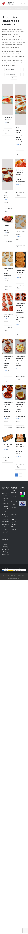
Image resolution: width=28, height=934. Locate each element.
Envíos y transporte (5, 553)
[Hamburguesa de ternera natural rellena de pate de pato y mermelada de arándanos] (20, 297)
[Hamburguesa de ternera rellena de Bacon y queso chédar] (7, 346)
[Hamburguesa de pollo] (20, 222)
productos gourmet (16, 63)
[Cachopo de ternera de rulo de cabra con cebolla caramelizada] (20, 163)
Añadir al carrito (6, 132)
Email (14, 507)
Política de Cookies (13, 578)
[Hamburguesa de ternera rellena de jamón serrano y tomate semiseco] (7, 392)
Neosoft (23, 568)
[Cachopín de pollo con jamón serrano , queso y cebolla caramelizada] (20, 104)
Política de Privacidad (17, 575)
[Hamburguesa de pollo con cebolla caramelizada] (7, 259)
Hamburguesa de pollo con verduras (20, 272)
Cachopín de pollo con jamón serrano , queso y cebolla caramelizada (20, 135)
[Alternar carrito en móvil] (21, 3)
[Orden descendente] (22, 69)
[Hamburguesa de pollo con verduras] (20, 259)
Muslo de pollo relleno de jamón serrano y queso (20, 449)
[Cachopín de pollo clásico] (7, 99)
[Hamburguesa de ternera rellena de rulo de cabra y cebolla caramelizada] (20, 392)
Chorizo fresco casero (6, 228)
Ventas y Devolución (5, 548)
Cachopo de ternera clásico (7, 195)
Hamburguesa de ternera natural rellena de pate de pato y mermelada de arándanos (20, 313)
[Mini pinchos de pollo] (7, 438)
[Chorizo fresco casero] (7, 219)
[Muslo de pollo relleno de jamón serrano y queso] (20, 438)
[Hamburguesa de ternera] (7, 302)
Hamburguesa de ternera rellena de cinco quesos (20, 361)
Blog (5, 544)
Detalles (10, 130)
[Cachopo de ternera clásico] (7, 174)
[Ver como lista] (15, 78)
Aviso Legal (6, 575)
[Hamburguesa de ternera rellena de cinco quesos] (20, 346)
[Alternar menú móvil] (25, 3)
